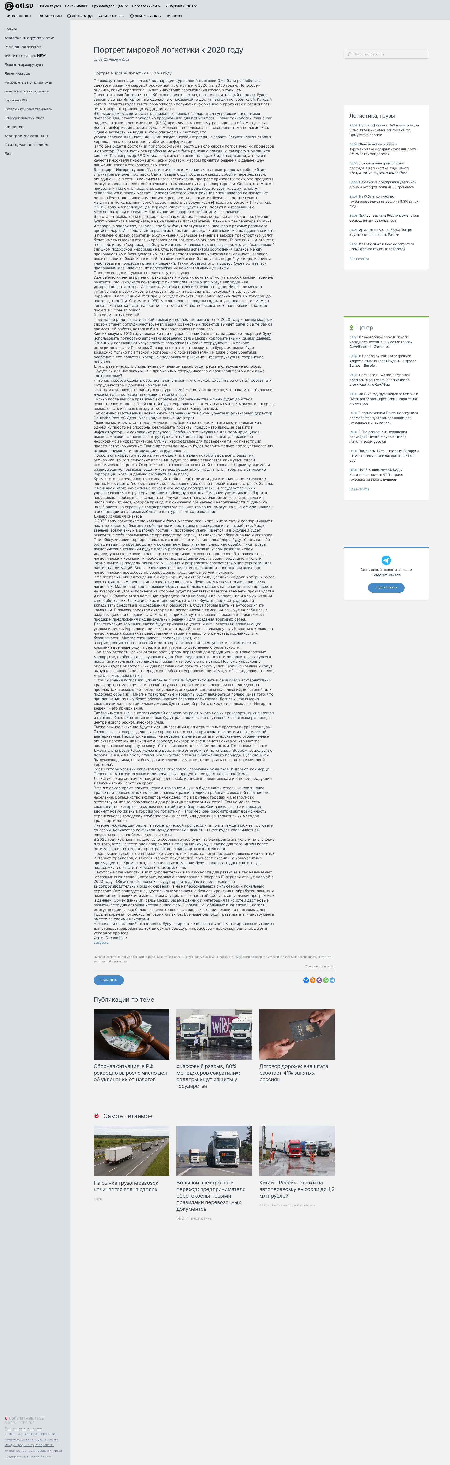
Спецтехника (15, 127)
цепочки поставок (160, 956)
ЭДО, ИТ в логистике (20, 56)
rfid (124, 956)
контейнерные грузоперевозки (28, 1450)
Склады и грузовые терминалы (28, 109)
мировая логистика (107, 956)
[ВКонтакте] (306, 980)
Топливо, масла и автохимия (26, 145)
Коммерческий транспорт (24, 118)
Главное (11, 29)
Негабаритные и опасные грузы (28, 82)
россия (10, 1433)
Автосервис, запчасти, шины (26, 136)
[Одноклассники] (312, 980)
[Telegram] (332, 980)
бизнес (46, 1456)
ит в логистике (137, 956)
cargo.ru (101, 942)
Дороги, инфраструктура (24, 65)
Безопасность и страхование (26, 91)
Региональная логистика (23, 47)
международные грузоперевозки (29, 1445)
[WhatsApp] (326, 980)
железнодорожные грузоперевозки (31, 1439)
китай (58, 1450)
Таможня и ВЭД (17, 100)
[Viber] (319, 980)
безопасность (307, 956)
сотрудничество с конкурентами (227, 956)
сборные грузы (118, 961)
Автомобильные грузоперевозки (29, 38)
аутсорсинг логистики (281, 956)
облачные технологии (189, 956)
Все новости (359, 259)
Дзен (8, 153)
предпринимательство (22, 1456)
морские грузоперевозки (36, 1433)
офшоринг (258, 956)
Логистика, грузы (18, 73)
